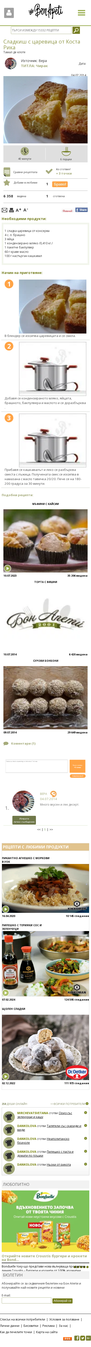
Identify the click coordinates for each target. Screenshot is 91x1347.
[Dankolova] (9, 1130)
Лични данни (9, 1326)
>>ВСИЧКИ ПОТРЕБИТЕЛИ (67, 1104)
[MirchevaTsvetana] (9, 1117)
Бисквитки (31, 1326)
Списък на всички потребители (22, 1319)
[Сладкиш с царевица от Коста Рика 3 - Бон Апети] (53, 441)
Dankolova (26, 1126)
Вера (43, 60)
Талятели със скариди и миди (49, 1128)
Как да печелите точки (16, 1332)
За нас (63, 1326)
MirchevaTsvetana (32, 1113)
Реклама (48, 1326)
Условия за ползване (64, 1319)
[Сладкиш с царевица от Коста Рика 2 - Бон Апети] (53, 369)
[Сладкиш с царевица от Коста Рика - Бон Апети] (53, 307)
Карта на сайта (47, 1332)
